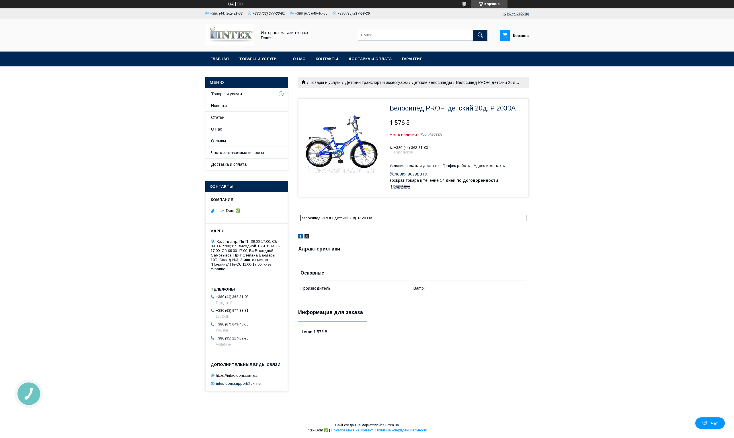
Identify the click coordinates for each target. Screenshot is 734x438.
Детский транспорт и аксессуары (376, 82)
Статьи (218, 117)
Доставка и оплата (370, 59)
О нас (299, 59)
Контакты (327, 59)
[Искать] (480, 35)
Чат (714, 423)
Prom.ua (392, 425)
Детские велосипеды (432, 82)
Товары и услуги (258, 59)
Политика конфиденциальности (401, 430)
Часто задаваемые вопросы (237, 152)
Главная (219, 59)
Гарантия (412, 59)
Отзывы (218, 141)
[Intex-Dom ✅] (229, 44)
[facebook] (300, 237)
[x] (306, 237)
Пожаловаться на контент (352, 430)
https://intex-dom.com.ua (236, 375)
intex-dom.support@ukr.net (238, 383)
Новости (219, 105)
